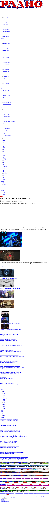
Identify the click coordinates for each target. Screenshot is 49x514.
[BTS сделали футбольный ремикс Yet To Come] (5, 316)
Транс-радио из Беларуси (6, 57)
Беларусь (1, 493)
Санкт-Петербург (5, 173)
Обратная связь (3, 185)
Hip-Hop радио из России (6, 90)
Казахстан (4, 142)
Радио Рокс (2, 482)
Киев (3, 160)
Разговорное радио (13, 496)
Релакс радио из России (6, 81)
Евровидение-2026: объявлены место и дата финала (6, 378)
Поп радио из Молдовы (6, 71)
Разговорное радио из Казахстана (7, 104)
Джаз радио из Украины (7, 126)
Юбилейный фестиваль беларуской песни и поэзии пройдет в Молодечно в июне (10, 372)
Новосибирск (4, 396)
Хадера (3, 178)
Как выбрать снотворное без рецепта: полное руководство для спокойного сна (9, 426)
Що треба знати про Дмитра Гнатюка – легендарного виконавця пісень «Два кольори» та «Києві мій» (16, 468)
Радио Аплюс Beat (3, 490)
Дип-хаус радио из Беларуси (6, 43)
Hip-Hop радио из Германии (6, 95)
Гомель (3, 157)
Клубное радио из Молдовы (6, 34)
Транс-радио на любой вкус (3, 497)
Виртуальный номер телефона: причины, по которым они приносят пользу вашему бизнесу (14, 462)
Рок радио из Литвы (5, 22)
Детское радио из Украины (7, 135)
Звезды (11, 495)
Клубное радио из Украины (6, 31)
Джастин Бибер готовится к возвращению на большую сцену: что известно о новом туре (11, 368)
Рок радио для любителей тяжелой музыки (42, 496)
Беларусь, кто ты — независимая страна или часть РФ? (8, 469)
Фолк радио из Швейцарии (7, 116)
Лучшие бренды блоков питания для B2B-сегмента (6, 350)
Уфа (3, 177)
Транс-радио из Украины (6, 55)
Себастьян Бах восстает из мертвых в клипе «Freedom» (8, 278)
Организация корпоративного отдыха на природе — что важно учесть (8, 448)
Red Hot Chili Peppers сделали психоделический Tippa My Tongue (10, 472)
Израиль (4, 140)
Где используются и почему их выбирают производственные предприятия (9, 419)
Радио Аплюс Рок (3, 484)
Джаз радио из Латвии (7, 128)
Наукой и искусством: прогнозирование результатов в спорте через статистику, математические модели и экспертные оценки (19, 463)
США (3, 146)
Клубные (2, 27)
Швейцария (4, 147)
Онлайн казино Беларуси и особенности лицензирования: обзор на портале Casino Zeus (13, 475)
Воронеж (4, 156)
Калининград (4, 159)
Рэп (1, 88)
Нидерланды (4, 145)
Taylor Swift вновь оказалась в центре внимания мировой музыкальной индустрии (10, 435)
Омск (3, 169)
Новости (2, 181)
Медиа (3, 183)
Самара (4, 399)
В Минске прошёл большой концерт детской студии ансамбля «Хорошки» (9, 373)
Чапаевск (4, 179)
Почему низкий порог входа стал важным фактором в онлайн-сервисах (9, 361)
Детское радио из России (7, 133)
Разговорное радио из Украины (7, 102)
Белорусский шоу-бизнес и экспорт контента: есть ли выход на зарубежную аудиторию (11, 384)
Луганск (4, 405)
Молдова (2, 414)
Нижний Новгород (5, 166)
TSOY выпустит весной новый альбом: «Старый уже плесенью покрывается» (11, 323)
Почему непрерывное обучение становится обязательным (7, 346)
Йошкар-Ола (4, 158)
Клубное (10, 493)
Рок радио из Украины (5, 17)
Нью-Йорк (4, 167)
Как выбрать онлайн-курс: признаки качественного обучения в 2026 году (9, 420)
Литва (3, 144)
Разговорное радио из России (6, 100)
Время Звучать (2, 487)
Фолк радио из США (6, 114)
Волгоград (4, 391)
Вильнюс (4, 154)
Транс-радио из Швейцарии (6, 64)
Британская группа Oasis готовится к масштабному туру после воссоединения (10, 366)
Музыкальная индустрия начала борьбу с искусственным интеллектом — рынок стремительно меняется (13, 436)
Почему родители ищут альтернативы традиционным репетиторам (8, 379)
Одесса (4, 406)
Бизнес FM (1, 488)
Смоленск (4, 400)
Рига (3, 171)
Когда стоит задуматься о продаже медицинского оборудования (8, 442)
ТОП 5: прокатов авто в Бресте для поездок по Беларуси (7, 421)
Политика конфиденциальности (5, 501)
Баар (3, 151)
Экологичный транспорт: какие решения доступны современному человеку (9, 355)
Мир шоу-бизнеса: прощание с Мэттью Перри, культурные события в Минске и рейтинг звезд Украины (13, 458)
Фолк (3, 109)
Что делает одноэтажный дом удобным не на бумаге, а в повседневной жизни (9, 446)
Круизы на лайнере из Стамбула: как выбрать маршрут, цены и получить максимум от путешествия (12, 367)
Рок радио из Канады (5, 24)
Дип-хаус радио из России (6, 493)
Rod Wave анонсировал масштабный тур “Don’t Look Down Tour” (8, 340)
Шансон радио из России (6, 48)
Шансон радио (9, 497)
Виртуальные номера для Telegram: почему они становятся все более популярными (13, 465)
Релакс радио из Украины (6, 83)
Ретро (31, 493)
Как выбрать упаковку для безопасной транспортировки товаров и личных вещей (10, 357)
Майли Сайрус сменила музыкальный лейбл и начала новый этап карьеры (10, 330)
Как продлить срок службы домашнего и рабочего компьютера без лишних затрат (10, 430)
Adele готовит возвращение (3, 341)
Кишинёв (4, 415)
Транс (2, 52)
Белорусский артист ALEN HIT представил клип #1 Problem (8, 447)
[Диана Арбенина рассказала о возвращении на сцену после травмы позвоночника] (7, 297)
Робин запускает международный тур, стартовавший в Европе (8, 339)
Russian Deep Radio (3, 478)
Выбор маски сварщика (3, 377)
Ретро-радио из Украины (6, 76)
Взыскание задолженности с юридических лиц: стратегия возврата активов (10, 431)
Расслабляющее (25, 493)
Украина (2, 403)
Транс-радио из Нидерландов (6, 62)
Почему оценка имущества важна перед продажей (6, 432)
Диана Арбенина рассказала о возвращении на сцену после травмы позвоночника (13, 298)
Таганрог (4, 175)
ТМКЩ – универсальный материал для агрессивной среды (7, 454)
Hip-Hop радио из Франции (6, 97)
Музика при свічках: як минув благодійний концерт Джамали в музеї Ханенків (11, 329)
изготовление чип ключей (5, 491)
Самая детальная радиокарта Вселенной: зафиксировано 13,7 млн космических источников (12, 452)
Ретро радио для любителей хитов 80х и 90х (31, 496)
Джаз (3, 123)
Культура (4, 182)
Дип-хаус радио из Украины (6, 41)
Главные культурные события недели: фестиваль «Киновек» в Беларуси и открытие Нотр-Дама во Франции (14, 457)
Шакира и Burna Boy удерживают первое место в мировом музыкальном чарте (10, 351)
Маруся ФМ (2, 466)
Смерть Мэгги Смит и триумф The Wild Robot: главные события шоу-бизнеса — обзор (11, 459)
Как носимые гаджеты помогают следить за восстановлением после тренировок (10, 363)
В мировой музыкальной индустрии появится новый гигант (8, 425)
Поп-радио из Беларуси (6, 69)
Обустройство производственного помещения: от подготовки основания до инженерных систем (12, 356)
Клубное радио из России (6, 29)
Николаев (4, 168)
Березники (4, 152)
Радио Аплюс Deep (3, 485)
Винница (4, 155)
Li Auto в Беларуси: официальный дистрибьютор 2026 (6, 437)
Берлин (3, 153)
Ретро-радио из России (5, 74)
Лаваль (3, 162)
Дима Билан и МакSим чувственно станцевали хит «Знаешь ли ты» (10, 288)
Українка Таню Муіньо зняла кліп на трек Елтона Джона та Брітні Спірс (11, 481)
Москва (3, 165)
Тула (3, 176)
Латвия (3, 143)
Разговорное (16, 493)
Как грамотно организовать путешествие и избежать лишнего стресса (8, 441)
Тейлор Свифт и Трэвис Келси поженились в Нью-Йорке (7, 362)
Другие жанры (3, 107)
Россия (3, 138)
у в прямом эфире (7, 383)
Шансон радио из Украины (6, 50)
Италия (3, 141)
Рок (37, 493)
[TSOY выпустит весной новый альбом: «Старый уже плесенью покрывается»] (5, 322)
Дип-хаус (2, 38)
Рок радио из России (5, 15)
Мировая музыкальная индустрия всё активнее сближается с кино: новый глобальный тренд (12, 344)
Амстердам (4, 149)
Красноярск (4, 394)
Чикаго (3, 180)
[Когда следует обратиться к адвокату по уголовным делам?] (7, 307)
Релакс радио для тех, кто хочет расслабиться (21, 496)
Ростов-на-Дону (5, 398)
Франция (2, 417)
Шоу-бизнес (4, 184)
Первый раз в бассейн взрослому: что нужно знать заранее (7, 335)
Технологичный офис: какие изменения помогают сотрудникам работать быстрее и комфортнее (12, 345)
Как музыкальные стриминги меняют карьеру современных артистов (9, 334)
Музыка (25, 495)
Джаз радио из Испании (7, 130)
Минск (3, 164)
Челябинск (4, 402)
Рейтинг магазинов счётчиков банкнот (5, 443)
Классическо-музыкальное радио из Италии (9, 121)
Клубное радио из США (6, 36)
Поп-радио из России (5, 67)
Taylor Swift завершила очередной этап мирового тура (7, 453)
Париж (3, 170)
